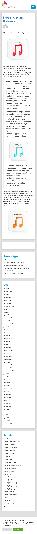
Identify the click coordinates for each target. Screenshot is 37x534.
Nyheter (6, 497)
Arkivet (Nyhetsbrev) (10, 462)
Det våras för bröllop (10, 259)
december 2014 (8, 347)
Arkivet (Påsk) (8, 474)
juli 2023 (6, 294)
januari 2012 (7, 391)
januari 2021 (7, 321)
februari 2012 (8, 388)
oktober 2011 (8, 400)
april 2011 (7, 418)
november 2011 (8, 397)
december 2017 (8, 341)
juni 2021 (6, 309)
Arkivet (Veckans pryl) (10, 494)
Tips (5, 506)
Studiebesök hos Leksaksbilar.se (14, 273)
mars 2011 (7, 421)
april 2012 (7, 382)
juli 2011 (6, 409)
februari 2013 (8, 365)
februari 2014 (8, 353)
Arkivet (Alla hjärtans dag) (12, 441)
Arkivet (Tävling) (9, 491)
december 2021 (8, 303)
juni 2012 (6, 376)
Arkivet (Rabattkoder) (10, 483)
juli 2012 (6, 374)
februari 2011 (8, 424)
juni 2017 (6, 344)
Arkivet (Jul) (7, 456)
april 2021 (7, 315)
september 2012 (9, 371)
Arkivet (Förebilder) (10, 450)
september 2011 (9, 403)
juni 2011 (6, 412)
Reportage (7, 500)
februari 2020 (8, 332)
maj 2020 (6, 329)
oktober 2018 (8, 338)
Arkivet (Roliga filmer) (10, 486)
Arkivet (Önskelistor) (10, 471)
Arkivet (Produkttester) (11, 480)
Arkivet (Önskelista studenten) (13, 465)
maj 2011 (6, 415)
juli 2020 (6, 327)
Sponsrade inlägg (9, 503)
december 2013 (8, 356)
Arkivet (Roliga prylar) (10, 489)
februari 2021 (8, 318)
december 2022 (8, 297)
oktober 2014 (8, 350)
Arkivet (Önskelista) (10, 468)
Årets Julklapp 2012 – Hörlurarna (14, 19)
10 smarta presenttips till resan (13, 265)
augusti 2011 (8, 406)
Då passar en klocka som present (14, 262)
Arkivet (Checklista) (10, 444)
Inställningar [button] (7, 529)
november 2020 (8, 324)
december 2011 (8, 394)
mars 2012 (7, 385)
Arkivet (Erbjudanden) (10, 447)
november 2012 (8, 368)
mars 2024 (7, 288)
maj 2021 (6, 312)
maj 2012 (6, 379)
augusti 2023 (8, 291)
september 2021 (9, 306)
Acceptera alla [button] (18, 529)
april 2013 (7, 362)
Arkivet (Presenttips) (10, 477)
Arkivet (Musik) (8, 459)
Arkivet (28, 33)
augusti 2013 (8, 359)
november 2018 (8, 335)
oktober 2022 (8, 300)
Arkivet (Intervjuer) (9, 453)
